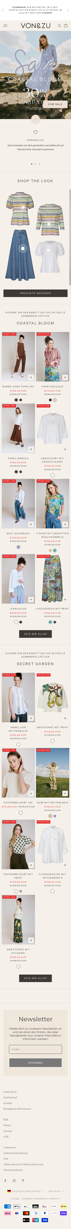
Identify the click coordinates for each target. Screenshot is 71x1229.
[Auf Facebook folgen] (5, 1180)
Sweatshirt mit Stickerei (18, 951)
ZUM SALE (55, 104)
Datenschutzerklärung (15, 1153)
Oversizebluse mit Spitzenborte (52, 876)
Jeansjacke (18, 608)
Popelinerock (18, 458)
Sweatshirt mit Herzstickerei (52, 460)
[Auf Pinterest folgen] (23, 1180)
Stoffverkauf (10, 1097)
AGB (5, 1136)
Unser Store (10, 1091)
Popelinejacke (53, 386)
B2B (5, 1119)
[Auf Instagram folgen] (14, 1180)
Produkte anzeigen (35, 293)
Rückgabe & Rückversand (17, 1108)
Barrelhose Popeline (18, 386)
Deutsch (54, 1191)
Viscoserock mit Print (52, 608)
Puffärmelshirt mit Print (18, 876)
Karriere (7, 1131)
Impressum (9, 1147)
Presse (7, 1125)
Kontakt (7, 1103)
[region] (35, 75)
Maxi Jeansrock (18, 533)
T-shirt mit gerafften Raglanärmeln (52, 535)
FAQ (5, 1158)
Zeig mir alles (35, 978)
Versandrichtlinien (13, 1170)
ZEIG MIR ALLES (35, 634)
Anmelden (35, 1062)
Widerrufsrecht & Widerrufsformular (23, 1164)
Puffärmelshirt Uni (18, 802)
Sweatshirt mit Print (52, 727)
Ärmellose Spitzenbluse (18, 729)
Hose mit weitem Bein (52, 802)
